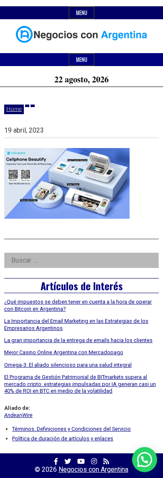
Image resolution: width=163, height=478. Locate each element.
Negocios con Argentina (93, 469)
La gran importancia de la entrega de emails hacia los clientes (78, 340)
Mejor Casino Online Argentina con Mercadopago (63, 352)
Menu (81, 13)
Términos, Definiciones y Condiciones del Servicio (71, 429)
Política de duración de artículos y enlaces (62, 438)
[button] (144, 459)
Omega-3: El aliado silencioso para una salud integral (68, 365)
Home (14, 109)
